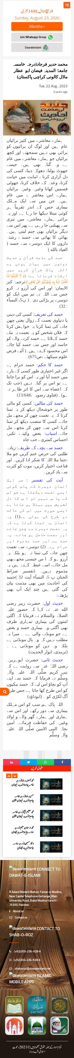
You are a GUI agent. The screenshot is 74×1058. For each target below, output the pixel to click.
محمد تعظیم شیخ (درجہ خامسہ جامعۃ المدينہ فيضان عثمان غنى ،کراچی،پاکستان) (23, 816)
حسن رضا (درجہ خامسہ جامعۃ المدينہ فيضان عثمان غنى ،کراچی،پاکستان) (23, 800)
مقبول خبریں (37, 768)
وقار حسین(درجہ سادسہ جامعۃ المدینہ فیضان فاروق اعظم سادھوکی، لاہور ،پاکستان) (23, 850)
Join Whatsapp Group (33, 37)
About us (18, 911)
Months (36, 26)
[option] (37, 784)
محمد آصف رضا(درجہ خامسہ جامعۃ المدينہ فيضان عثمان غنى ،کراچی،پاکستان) (23, 787)
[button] (9, 776)
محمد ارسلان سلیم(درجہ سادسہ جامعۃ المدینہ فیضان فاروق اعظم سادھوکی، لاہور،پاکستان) (23, 834)
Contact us (20, 917)
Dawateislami (33, 47)
